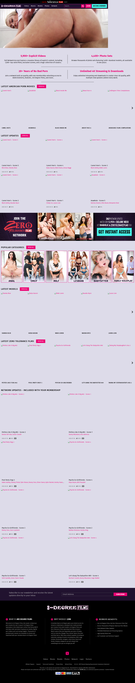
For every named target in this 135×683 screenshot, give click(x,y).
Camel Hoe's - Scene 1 (54, 200)
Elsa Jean (80, 633)
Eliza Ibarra (56, 635)
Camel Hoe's (6, 128)
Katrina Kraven (96, 203)
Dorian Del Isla (7, 434)
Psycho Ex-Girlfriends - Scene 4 (80, 480)
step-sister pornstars (14, 629)
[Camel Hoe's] (14, 108)
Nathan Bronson (74, 530)
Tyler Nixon (24, 482)
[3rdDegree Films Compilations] (121, 108)
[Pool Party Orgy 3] (41, 363)
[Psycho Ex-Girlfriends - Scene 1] (34, 555)
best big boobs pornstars (69, 631)
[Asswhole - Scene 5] (112, 186)
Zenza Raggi (67, 168)
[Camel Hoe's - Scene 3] (112, 151)
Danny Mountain (74, 434)
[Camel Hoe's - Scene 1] (67, 186)
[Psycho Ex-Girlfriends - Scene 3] (34, 507)
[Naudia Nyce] (94, 312)
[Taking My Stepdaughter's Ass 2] (121, 363)
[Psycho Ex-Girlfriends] (67, 363)
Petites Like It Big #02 (9, 383)
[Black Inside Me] (67, 108)
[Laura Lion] (121, 312)
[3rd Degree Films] (11, 6)
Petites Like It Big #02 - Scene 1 (80, 432)
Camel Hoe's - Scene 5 (10, 165)
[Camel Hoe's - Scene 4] (67, 151)
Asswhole (32, 128)
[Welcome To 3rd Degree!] (54, 28)
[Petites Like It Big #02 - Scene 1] (101, 411)
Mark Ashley (95, 168)
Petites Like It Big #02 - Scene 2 (14, 432)
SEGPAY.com (83, 669)
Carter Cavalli (16, 434)
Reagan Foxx (65, 633)
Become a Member (99, 6)
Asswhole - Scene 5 (98, 200)
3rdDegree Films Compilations (120, 128)
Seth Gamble (6, 578)
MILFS (36, 627)
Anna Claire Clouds (17, 578)
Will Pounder (81, 482)
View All (41, 86)
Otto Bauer (105, 203)
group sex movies (27, 629)
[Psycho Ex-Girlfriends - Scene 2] (101, 507)
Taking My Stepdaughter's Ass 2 (120, 383)
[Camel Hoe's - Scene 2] (23, 186)
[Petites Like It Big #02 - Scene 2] (34, 411)
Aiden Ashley (6, 482)
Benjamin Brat (114, 203)
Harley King (84, 530)
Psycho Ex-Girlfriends (63, 383)
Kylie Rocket (50, 482)
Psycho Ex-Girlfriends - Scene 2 (80, 528)
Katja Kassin (50, 168)
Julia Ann (58, 633)
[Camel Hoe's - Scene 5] (23, 151)
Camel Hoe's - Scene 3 (99, 165)
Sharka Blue (13, 168)
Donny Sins (32, 482)
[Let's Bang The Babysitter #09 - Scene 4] (101, 555)
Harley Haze (58, 482)
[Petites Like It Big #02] (14, 363)
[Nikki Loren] (67, 312)
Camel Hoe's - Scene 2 (10, 200)
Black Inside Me (61, 128)
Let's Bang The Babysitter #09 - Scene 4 (84, 576)
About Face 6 (86, 128)
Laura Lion (56, 203)
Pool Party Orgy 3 (35, 383)
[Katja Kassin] (41, 312)
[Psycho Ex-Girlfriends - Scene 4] (101, 459)
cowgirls (24, 631)
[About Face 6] (94, 108)
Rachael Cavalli (74, 578)
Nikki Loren (103, 168)
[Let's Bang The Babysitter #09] (94, 363)
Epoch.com (30, 669)
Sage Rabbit (95, 578)
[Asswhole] (41, 108)
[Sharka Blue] (14, 312)
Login (88, 6)
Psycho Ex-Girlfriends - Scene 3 (13, 528)
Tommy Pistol (15, 482)
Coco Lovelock (15, 530)
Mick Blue (5, 168)
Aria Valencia (84, 434)
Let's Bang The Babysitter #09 (93, 383)
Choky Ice (49, 203)
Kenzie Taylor (73, 633)
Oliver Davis (41, 482)
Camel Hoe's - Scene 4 (54, 165)
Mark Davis (59, 168)
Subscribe (120, 594)
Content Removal (109, 669)
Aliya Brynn (72, 482)
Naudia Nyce (14, 203)
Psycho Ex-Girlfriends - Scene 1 (13, 576)
